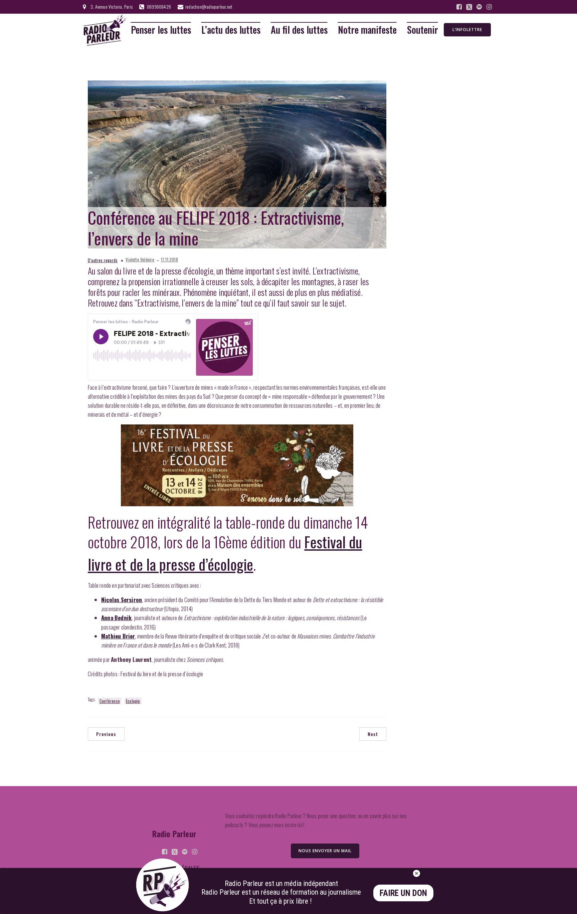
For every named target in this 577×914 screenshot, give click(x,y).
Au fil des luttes (299, 30)
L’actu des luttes (230, 30)
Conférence (110, 701)
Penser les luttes (161, 30)
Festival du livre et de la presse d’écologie (225, 553)
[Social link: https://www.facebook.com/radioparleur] (459, 7)
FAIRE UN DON (403, 893)
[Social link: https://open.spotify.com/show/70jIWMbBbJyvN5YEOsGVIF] (479, 7)
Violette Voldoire (140, 259)
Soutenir (422, 30)
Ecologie (133, 701)
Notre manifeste (367, 30)
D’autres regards (103, 260)
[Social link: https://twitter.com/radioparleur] (469, 7)
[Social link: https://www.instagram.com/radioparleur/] (489, 7)
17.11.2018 (169, 259)
